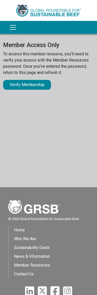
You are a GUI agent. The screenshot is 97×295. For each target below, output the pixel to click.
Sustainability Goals (32, 247)
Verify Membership (27, 84)
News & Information (32, 256)
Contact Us (24, 273)
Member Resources (32, 265)
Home (19, 230)
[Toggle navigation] (13, 27)
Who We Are (25, 238)
